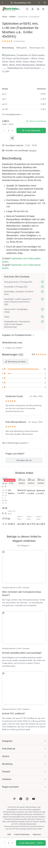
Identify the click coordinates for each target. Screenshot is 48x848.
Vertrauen (6, 779)
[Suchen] (27, 9)
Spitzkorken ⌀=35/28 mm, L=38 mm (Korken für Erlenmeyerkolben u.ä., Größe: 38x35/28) (31, 492)
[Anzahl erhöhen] (12, 130)
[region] (24, 69)
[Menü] (43, 9)
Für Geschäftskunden (11, 114)
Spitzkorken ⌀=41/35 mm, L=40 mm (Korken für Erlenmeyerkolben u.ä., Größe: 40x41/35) (41, 492)
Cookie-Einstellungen (22, 834)
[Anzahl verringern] (4, 130)
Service (5, 756)
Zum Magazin (23, 545)
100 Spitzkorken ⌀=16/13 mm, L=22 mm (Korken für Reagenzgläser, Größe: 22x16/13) (3, 485)
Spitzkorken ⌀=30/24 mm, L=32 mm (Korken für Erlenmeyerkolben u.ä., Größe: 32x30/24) (21, 492)
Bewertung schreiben (17, 362)
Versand (32, 150)
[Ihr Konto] (32, 9)
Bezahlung (7, 764)
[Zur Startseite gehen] (11, 9)
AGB (9, 834)
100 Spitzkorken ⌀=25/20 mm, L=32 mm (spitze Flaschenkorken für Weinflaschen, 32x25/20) (12, 492)
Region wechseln (10, 787)
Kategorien (7, 741)
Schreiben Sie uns (24, 460)
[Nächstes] (43, 69)
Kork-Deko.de (8, 749)
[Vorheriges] (4, 69)
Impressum (37, 834)
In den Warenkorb (32, 130)
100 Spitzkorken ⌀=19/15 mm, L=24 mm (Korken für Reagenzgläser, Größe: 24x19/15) (6, 485)
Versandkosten (12, 809)
